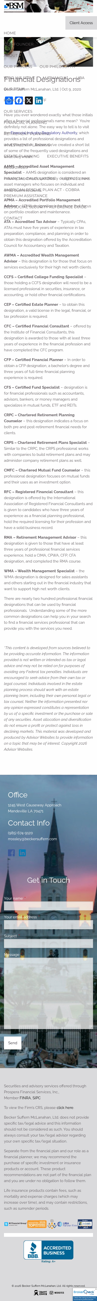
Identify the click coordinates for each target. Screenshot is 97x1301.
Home (10, 33)
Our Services (18, 111)
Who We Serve (19, 77)
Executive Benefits (68, 156)
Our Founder (19, 44)
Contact (13, 218)
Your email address (38, 917)
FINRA (25, 1098)
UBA (80, 77)
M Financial (56, 77)
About (11, 55)
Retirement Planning (27, 133)
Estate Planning (22, 156)
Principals (15, 100)
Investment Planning (27, 145)
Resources (16, 167)
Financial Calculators (29, 178)
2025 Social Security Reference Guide (45, 207)
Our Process (18, 66)
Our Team (14, 89)
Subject (28, 936)
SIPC (37, 1098)
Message (29, 954)
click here (65, 1107)
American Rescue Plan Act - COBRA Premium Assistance (42, 192)
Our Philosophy (58, 66)
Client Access (81, 23)
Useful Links (76, 178)
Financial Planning (25, 122)
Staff (41, 100)
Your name (31, 898)
